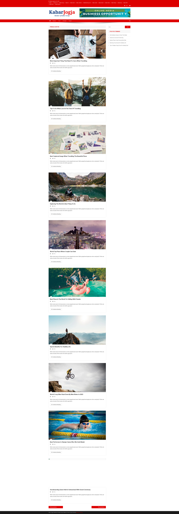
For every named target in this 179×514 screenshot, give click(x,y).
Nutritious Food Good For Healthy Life (118, 42)
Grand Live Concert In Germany (116, 37)
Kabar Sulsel (101, 2)
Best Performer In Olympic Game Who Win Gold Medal (67, 442)
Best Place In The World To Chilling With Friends (65, 299)
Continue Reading (57, 71)
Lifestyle (64, 20)
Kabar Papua (113, 2)
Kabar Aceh (72, 2)
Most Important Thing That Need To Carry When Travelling (68, 61)
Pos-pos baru (101, 507)
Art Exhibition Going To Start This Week (118, 35)
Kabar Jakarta (79, 2)
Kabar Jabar (95, 2)
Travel (70, 20)
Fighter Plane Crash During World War (118, 40)
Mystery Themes (79, 512)
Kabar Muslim (57, 4)
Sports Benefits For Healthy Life (60, 347)
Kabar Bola (51, 4)
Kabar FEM (125, 2)
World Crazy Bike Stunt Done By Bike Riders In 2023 (66, 394)
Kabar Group (61, 2)
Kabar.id (67, 2)
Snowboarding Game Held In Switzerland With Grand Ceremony (70, 490)
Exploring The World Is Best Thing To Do (63, 204)
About (50, 2)
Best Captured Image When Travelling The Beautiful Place (68, 156)
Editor (54, 63)
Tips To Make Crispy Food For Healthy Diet (119, 45)
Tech (59, 20)
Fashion (54, 20)
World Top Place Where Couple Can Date (63, 251)
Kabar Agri (120, 2)
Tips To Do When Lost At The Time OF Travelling (65, 108)
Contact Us (55, 2)
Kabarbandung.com (87, 2)
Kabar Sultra (107, 2)
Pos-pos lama (53, 507)
